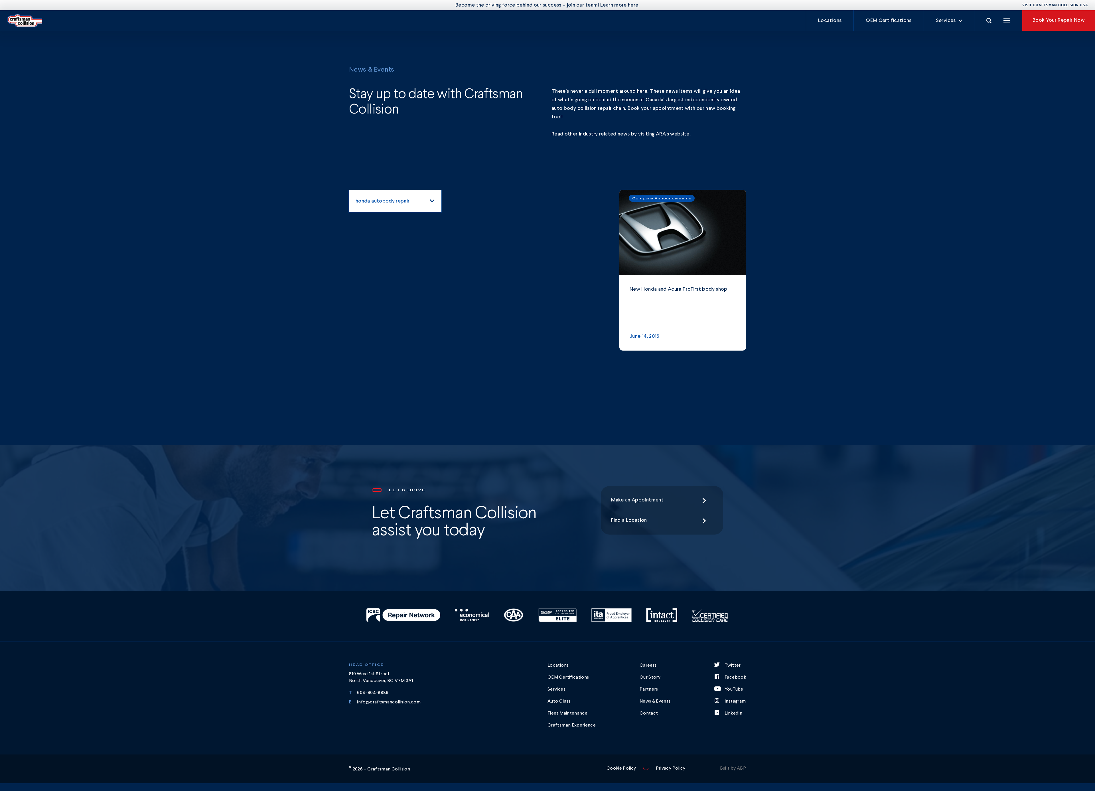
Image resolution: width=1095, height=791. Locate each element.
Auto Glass (559, 701)
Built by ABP (733, 768)
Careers (648, 665)
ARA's (663, 134)
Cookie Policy (621, 768)
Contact (649, 713)
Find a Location (629, 520)
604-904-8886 (372, 693)
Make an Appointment (637, 500)
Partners (649, 689)
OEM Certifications (888, 20)
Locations (829, 20)
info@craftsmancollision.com (389, 702)
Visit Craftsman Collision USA (1055, 5)
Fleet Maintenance (567, 713)
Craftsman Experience (572, 725)
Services (946, 20)
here (633, 5)
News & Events (655, 701)
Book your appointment (656, 108)
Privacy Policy (671, 768)
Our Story (650, 677)
